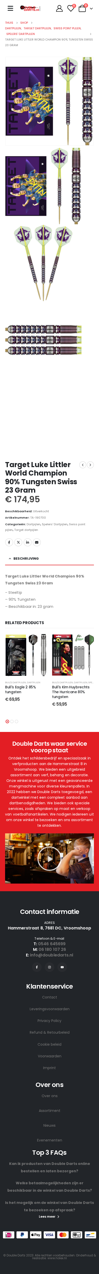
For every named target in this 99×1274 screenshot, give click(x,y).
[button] (7, 721)
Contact (49, 997)
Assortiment (49, 1110)
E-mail (37, 542)
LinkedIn (28, 542)
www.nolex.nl (57, 1258)
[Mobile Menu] (10, 8)
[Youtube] (62, 967)
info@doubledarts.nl (51, 955)
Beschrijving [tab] (26, 558)
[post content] (26, 655)
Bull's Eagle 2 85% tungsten (20, 689)
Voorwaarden (49, 1056)
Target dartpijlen (26, 530)
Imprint (49, 1067)
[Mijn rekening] (59, 8)
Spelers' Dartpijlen (55, 524)
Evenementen (49, 1140)
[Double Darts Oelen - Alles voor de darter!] (30, 8)
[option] (49, 186)
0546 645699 (51, 944)
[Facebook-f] (37, 967)
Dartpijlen (33, 524)
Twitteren (18, 542)
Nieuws (49, 1125)
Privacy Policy (49, 1020)
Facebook (9, 542)
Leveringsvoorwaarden (50, 1009)
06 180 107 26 (52, 949)
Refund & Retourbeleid (50, 1032)
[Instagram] (49, 967)
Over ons (50, 1095)
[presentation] (11, 101)
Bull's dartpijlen (15, 682)
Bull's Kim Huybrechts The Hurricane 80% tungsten (71, 692)
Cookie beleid (49, 1044)
